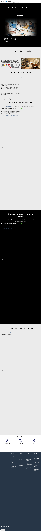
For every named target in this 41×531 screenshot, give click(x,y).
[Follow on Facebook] (1, 527)
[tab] (4, 57)
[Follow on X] (5, 527)
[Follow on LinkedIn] (6, 527)
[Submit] (18, 2)
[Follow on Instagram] (3, 527)
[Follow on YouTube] (8, 527)
